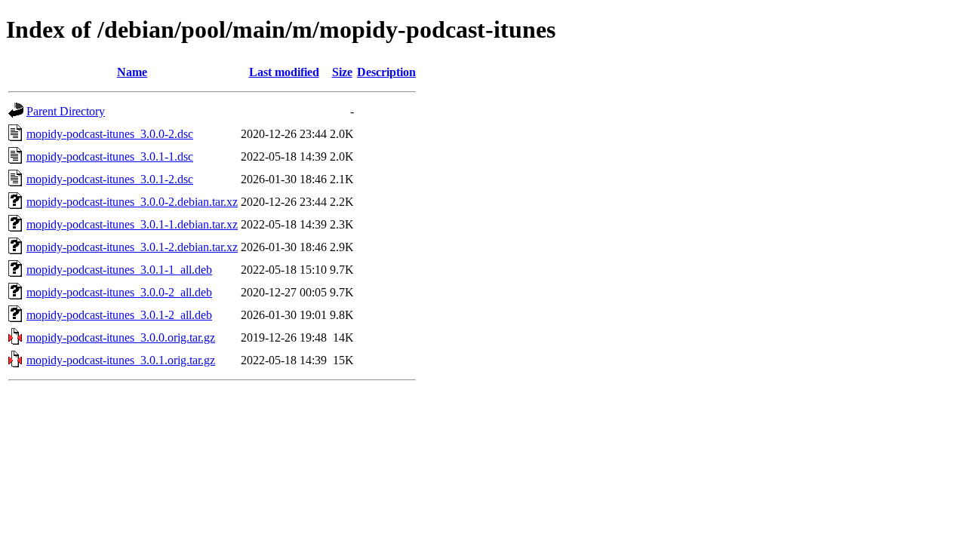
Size (342, 72)
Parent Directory (65, 111)
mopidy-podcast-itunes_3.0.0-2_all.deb (119, 292)
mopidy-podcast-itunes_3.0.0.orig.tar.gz (120, 337)
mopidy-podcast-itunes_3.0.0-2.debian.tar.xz (132, 201)
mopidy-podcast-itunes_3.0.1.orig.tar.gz (120, 360)
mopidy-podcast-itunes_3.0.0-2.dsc (109, 133)
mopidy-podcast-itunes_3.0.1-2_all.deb (119, 314)
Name (132, 72)
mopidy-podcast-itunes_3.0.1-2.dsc (109, 179)
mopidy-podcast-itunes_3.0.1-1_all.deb (119, 269)
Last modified (284, 72)
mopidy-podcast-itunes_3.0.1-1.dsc (109, 156)
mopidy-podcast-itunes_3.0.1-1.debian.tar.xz (132, 224)
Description (386, 72)
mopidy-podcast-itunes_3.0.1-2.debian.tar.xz (132, 247)
